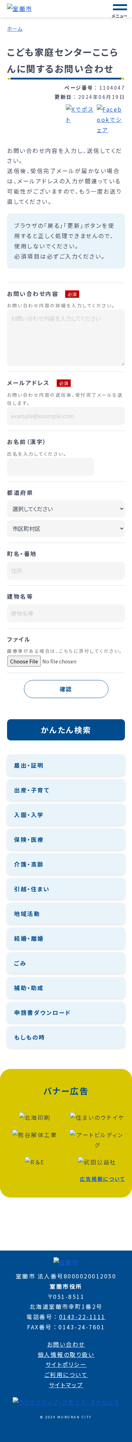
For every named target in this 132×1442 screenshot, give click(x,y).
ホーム (15, 28)
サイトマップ (66, 1385)
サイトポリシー (66, 1364)
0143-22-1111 (82, 1316)
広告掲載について (102, 1178)
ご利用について (66, 1374)
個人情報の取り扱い (66, 1354)
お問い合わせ (66, 1344)
